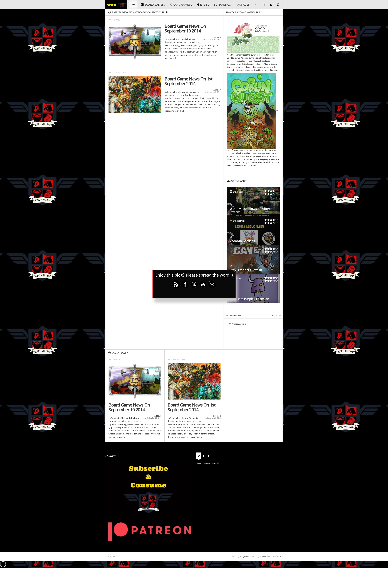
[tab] (198, 456)
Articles (243, 4)
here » (280, 556)
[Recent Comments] (208, 455)
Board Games (154, 4)
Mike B (218, 37)
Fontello (262, 556)
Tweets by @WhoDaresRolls (208, 463)
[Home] (116, 4)
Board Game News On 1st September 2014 (188, 81)
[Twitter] (198, 455)
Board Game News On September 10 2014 (185, 28)
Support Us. (222, 4)
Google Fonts (245, 556)
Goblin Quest (267, 150)
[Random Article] (255, 4)
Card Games (181, 4)
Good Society (232, 58)
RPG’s (203, 4)
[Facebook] (203, 455)
